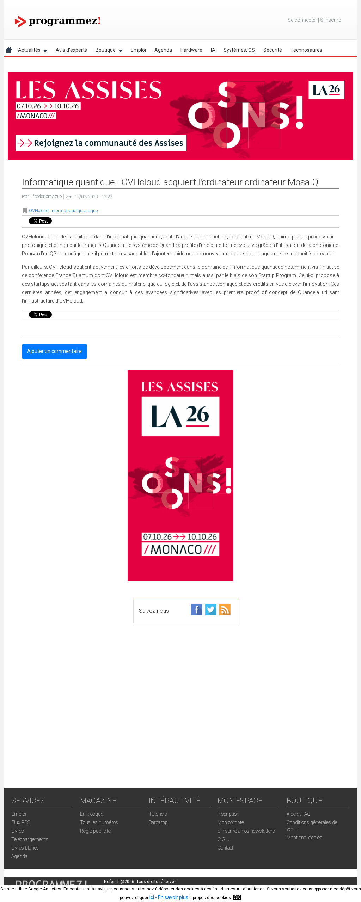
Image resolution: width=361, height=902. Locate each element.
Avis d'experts (71, 50)
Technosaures (306, 50)
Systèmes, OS (239, 50)
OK (237, 897)
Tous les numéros (99, 822)
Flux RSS (20, 822)
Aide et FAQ (299, 814)
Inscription (228, 814)
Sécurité (272, 50)
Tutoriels (158, 814)
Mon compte (231, 822)
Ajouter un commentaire (54, 351)
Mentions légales (304, 837)
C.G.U (224, 839)
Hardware (191, 50)
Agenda (163, 50)
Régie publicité (95, 831)
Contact (225, 848)
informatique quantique (74, 210)
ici (151, 897)
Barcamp (158, 822)
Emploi (138, 50)
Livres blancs (25, 848)
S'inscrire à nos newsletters (246, 831)
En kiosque (91, 814)
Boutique (103, 51)
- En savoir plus (171, 897)
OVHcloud (39, 210)
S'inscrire (330, 20)
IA (213, 50)
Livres (17, 831)
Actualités (27, 51)
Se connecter (302, 20)
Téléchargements (29, 839)
